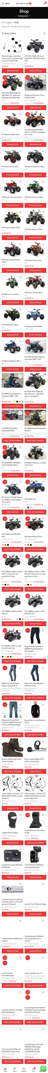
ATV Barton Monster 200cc (12, 197)
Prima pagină (7, 22)
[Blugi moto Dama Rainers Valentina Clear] (35, 673)
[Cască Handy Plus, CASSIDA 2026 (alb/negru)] (12, 997)
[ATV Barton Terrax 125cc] (35, 282)
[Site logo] (24, 3)
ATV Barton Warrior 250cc (11, 361)
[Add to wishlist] (20, 41)
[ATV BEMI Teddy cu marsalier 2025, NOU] (35, 452)
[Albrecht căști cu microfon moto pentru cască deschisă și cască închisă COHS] (12, 46)
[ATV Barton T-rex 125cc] (12, 282)
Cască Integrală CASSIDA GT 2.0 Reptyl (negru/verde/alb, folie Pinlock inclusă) (35, 1010)
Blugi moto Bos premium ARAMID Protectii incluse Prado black (34, 648)
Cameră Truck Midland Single (35, 904)
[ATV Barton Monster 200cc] (12, 187)
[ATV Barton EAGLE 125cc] (12, 119)
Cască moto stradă (8, 978)
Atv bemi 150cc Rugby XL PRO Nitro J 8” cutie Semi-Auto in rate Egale (34, 393)
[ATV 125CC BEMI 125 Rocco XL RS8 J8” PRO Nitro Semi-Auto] (35, 46)
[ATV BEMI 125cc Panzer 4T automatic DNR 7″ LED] (12, 380)
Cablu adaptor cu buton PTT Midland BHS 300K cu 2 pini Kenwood (12, 796)
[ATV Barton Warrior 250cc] (12, 346)
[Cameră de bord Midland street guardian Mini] (35, 854)
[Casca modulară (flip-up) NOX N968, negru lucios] (12, 1034)
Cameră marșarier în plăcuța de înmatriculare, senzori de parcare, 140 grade (12, 901)
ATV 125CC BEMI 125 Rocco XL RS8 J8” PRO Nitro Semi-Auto (35, 58)
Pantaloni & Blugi (30, 654)
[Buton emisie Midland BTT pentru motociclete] (35, 746)
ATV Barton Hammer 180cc (35, 167)
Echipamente (29, 690)
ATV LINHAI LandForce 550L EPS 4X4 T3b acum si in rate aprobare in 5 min (35, 574)
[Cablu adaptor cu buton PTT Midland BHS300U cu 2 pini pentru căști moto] (35, 783)
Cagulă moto (11, 835)
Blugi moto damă (31, 688)
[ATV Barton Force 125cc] (12, 156)
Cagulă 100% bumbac (10, 833)
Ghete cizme (6, 764)
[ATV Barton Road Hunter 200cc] (12, 249)
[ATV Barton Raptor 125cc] (12, 217)
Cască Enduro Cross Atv (33, 976)
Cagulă (4, 835)
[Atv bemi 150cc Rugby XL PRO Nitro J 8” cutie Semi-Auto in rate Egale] (35, 381)
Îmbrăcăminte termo (32, 725)
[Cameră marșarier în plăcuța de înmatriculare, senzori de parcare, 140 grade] (12, 889)
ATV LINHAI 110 (30, 499)
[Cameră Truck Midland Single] (35, 889)
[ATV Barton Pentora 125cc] (35, 187)
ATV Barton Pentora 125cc (34, 197)
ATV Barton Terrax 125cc (33, 293)
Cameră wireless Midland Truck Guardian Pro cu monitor (34, 938)
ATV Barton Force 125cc (10, 167)
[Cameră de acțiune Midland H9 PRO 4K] (12, 854)
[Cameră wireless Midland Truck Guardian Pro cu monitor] (35, 926)
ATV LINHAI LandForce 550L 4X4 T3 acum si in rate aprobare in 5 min (12, 574)
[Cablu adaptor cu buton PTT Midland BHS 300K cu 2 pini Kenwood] (12, 783)
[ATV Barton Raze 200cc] (35, 217)
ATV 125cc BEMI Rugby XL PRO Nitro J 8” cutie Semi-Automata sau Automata (11, 95)
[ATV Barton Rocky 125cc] (35, 249)
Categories (23, 16)
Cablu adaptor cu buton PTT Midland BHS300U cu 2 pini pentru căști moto (35, 796)
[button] (12, 70)
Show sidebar (10, 33)
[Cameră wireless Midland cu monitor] (12, 926)
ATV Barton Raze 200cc (33, 229)
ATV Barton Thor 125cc (10, 325)
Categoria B (32, 100)
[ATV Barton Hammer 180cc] (35, 156)
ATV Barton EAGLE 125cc (11, 134)
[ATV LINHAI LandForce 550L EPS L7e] (12, 601)
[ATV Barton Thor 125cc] (12, 314)
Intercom (12, 63)
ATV (26, 63)
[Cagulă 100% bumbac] (12, 820)
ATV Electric (29, 329)
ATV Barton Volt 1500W (33, 326)
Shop (16, 22)
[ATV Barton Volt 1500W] (35, 314)
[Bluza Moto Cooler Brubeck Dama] (35, 709)
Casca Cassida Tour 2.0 (33, 973)
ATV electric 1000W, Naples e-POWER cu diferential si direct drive (12, 499)
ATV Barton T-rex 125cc (10, 294)
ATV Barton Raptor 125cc (11, 228)
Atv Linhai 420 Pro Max (33, 536)
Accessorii (5, 63)
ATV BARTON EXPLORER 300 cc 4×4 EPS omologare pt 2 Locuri (35, 132)
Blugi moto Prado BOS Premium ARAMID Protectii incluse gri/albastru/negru (11, 722)
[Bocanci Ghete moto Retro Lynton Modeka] (12, 747)
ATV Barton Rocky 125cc (33, 260)
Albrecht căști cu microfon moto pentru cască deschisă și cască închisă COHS (12, 58)
